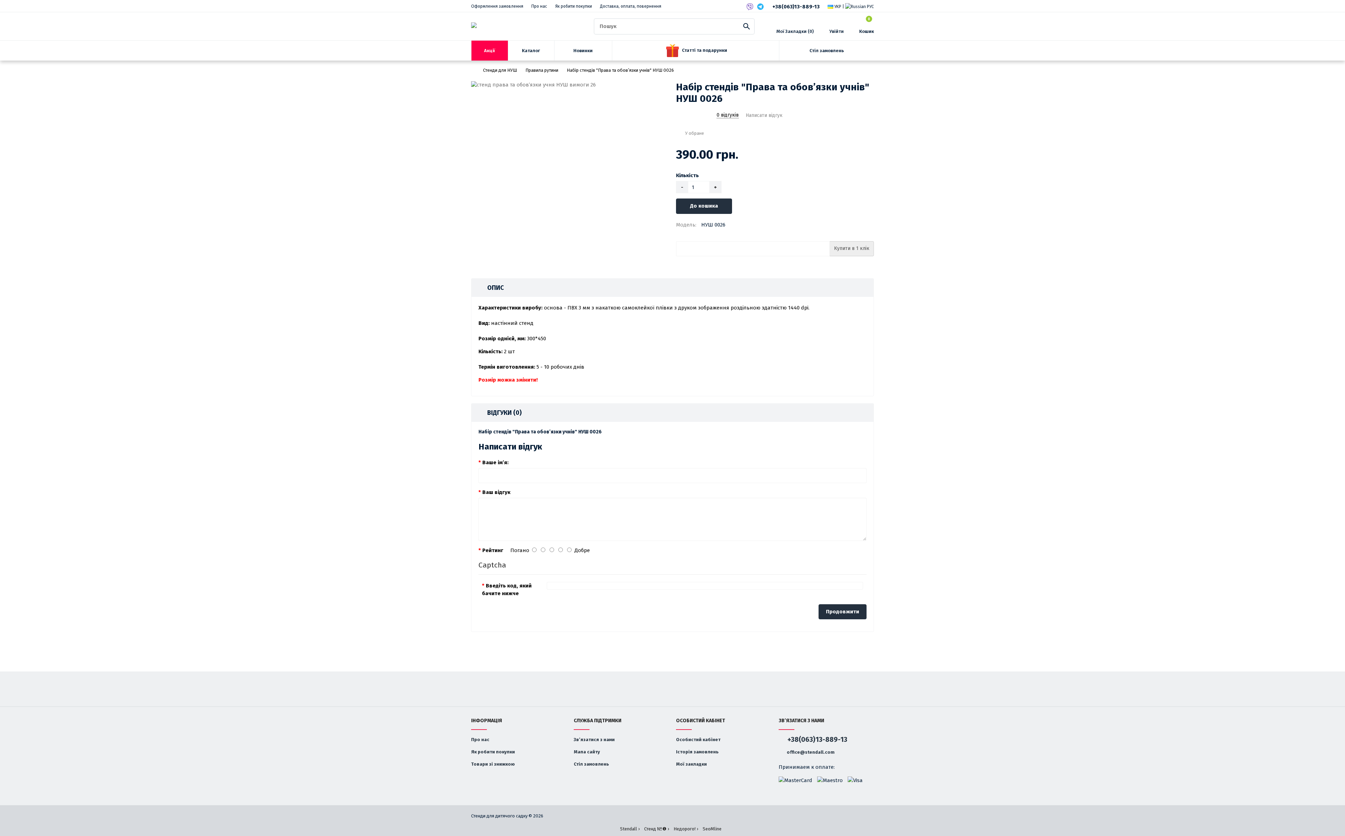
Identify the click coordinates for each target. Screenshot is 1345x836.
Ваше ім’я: (495, 462)
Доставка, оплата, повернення (630, 6)
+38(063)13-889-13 (796, 7)
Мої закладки (691, 764)
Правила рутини (541, 70)
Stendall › (630, 828)
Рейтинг (492, 550)
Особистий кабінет (698, 739)
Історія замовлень (697, 751)
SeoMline (712, 828)
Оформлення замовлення (497, 6)
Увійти (836, 31)
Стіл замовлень (591, 764)
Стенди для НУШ (500, 70)
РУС (870, 6)
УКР (837, 6)
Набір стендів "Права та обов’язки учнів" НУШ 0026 (620, 70)
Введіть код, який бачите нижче (507, 590)
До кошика (704, 206)
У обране (694, 133)
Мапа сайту (587, 751)
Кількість (687, 175)
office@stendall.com (810, 752)
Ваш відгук (496, 492)
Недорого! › (686, 828)
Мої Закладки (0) (795, 31)
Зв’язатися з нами (594, 739)
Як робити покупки (573, 6)
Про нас (539, 6)
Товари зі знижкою (493, 764)
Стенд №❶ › (656, 828)
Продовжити (842, 611)
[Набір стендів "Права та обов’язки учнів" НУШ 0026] (570, 85)
